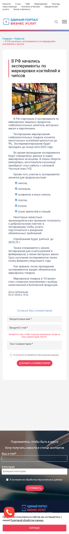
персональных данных (48, 355)
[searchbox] (16, 471)
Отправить (34, 488)
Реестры (56, 4)
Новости (7, 4)
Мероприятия (40, 4)
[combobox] (34, 471)
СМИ (27, 4)
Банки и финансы (22, 9)
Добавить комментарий (34, 363)
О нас (18, 4)
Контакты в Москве (30, 7)
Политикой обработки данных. (27, 520)
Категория (8, 466)
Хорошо (34, 528)
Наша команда (10, 7)
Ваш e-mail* (9, 453)
